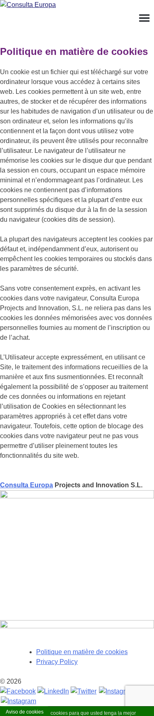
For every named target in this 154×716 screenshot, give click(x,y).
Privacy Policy (57, 661)
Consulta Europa (26, 485)
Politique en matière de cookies (82, 651)
